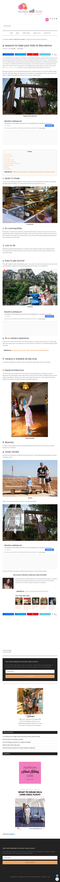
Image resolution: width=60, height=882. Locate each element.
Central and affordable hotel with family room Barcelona (27, 607)
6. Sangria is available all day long (11, 163)
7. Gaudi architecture (8, 165)
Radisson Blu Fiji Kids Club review (11, 745)
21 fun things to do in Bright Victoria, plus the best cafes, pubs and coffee (21, 736)
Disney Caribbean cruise (11, 67)
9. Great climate (7, 169)
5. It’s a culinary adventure (9, 161)
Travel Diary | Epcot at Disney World (35, 607)
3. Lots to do (6, 158)
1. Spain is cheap (7, 154)
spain (10, 652)
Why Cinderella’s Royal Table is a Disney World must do (52, 607)
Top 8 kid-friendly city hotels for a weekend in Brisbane (17, 742)
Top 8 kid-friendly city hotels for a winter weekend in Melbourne (19, 748)
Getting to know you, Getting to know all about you (43, 607)
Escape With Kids (30, 9)
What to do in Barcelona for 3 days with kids (18, 607)
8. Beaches (6, 167)
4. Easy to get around (8, 160)
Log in (48, 876)
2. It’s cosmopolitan (8, 156)
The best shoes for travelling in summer (13, 739)
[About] (30, 708)
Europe (9, 650)
